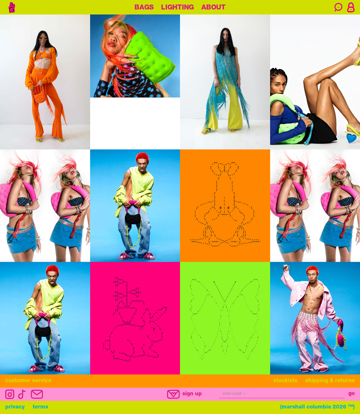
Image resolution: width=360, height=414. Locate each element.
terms (40, 407)
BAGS (144, 7)
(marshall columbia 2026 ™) (317, 407)
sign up (192, 394)
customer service (28, 381)
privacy (15, 407)
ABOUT (213, 7)
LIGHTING (177, 7)
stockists (285, 381)
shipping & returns (330, 381)
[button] (351, 7)
